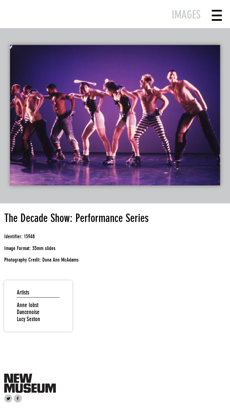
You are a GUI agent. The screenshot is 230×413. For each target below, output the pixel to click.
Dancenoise (28, 312)
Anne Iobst (27, 304)
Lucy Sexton (28, 319)
